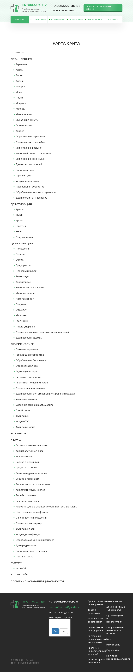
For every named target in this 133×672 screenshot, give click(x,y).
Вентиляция (22, 276)
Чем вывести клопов (28, 501)
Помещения (23, 248)
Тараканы (21, 64)
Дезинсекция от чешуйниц (31, 142)
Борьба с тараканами (28, 478)
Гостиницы (22, 321)
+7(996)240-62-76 (63, 601)
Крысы (20, 209)
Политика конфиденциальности (37, 581)
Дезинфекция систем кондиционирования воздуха (45, 393)
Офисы (20, 259)
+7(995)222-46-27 (66, 6)
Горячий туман (24, 175)
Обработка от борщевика (31, 360)
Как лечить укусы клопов (30, 490)
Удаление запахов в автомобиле (35, 405)
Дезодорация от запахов (30, 388)
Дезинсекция (39, 19)
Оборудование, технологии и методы (115, 630)
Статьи (16, 440)
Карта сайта (20, 574)
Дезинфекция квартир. (29, 523)
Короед (20, 131)
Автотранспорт (25, 298)
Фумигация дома (25, 427)
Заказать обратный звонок (98, 8)
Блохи (19, 75)
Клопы (19, 69)
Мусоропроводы (25, 293)
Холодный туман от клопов (32, 551)
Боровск (67, 617)
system (16, 563)
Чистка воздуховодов (28, 377)
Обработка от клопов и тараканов (36, 192)
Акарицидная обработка (30, 186)
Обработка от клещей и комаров (35, 540)
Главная (19, 19)
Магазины (21, 315)
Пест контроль (24, 556)
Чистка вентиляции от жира (32, 382)
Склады (20, 254)
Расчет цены (113, 644)
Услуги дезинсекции (27, 181)
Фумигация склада (26, 371)
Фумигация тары (25, 529)
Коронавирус (23, 282)
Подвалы (21, 304)
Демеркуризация (26, 545)
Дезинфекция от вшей (29, 164)
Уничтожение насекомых (30, 158)
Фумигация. (22, 416)
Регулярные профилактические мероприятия (98, 639)
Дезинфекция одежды (29, 337)
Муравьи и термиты (27, 120)
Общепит (21, 310)
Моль (19, 92)
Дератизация (58, 19)
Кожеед (20, 108)
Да (55, 631)
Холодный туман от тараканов (33, 153)
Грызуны (21, 226)
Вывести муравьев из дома (31, 473)
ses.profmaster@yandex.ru (64, 607)
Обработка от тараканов (30, 136)
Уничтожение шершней (29, 147)
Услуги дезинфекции (28, 534)
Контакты (113, 19)
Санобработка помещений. (31, 517)
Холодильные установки (30, 287)
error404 (21, 568)
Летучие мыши (24, 237)
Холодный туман (25, 170)
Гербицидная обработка (30, 354)
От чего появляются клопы (32, 445)
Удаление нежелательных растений (97, 650)
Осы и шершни (24, 125)
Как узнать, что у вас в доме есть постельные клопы (46, 506)
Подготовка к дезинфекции (32, 512)
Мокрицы (21, 103)
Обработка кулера (27, 365)
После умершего (26, 326)
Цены (109, 639)
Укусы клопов (24, 456)
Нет (64, 631)
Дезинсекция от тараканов (31, 197)
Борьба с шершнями (27, 462)
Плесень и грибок (26, 271)
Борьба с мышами (26, 495)
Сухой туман (23, 410)
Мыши (19, 214)
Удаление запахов (26, 399)
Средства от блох (26, 467)
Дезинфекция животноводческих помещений (42, 332)
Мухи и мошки (24, 114)
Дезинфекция (76, 19)
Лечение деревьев (27, 349)
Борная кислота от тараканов (33, 484)
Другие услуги (94, 19)
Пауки (19, 97)
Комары (20, 86)
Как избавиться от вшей (29, 451)
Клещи (20, 81)
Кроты (19, 220)
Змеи (19, 231)
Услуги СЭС (23, 421)
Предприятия (23, 265)
